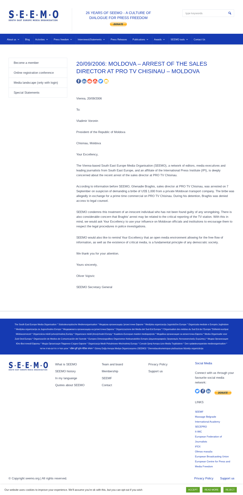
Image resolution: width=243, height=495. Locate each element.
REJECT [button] (230, 489)
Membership (110, 371)
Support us (155, 371)
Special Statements (26, 92)
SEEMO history (65, 371)
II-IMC (198, 431)
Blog (27, 39)
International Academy (207, 421)
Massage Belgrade (205, 416)
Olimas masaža (203, 451)
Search (230, 13)
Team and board (112, 364)
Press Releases (119, 39)
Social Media (203, 363)
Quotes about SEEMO (69, 385)
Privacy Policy (158, 364)
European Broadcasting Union (212, 456)
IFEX (197, 446)
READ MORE (212, 489)
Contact (107, 385)
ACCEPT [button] (193, 489)
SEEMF (107, 378)
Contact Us (199, 39)
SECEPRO (201, 426)
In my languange (66, 378)
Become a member (26, 62)
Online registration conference (34, 72)
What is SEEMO (66, 364)
